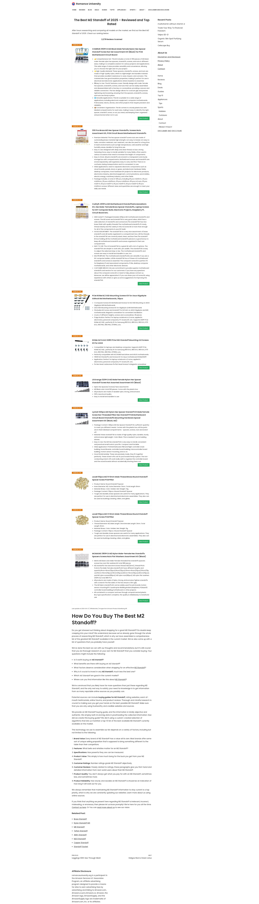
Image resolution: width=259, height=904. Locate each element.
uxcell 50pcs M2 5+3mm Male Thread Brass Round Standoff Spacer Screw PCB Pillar (120, 478)
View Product (143, 118)
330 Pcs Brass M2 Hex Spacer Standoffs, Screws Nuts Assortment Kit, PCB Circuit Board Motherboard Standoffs (119, 131)
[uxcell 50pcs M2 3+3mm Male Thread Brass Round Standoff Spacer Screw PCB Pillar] (82, 521)
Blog (90, 10)
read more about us (106, 807)
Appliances (162, 99)
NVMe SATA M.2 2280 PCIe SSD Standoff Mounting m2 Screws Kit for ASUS (120, 341)
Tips (160, 103)
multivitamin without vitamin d (171, 24)
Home (74, 10)
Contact (161, 69)
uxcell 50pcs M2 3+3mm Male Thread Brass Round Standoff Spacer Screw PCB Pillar (120, 515)
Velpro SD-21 (163, 34)
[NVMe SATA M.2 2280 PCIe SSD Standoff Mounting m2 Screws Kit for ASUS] (82, 347)
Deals (97, 10)
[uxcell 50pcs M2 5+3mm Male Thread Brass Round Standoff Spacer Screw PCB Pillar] (82, 483)
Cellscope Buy (164, 45)
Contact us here (79, 807)
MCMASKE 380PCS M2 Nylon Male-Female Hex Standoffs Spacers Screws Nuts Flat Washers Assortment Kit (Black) (119, 555)
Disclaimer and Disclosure (169, 57)
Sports (160, 107)
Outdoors (163, 115)
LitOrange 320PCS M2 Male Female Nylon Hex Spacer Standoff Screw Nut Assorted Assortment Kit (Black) (116, 381)
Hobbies (162, 111)
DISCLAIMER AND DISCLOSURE (158, 10)
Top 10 (112, 10)
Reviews (82, 10)
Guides (104, 10)
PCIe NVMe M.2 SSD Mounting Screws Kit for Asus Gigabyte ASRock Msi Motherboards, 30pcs (119, 297)
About (160, 65)
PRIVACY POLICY (165, 127)
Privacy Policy (164, 61)
